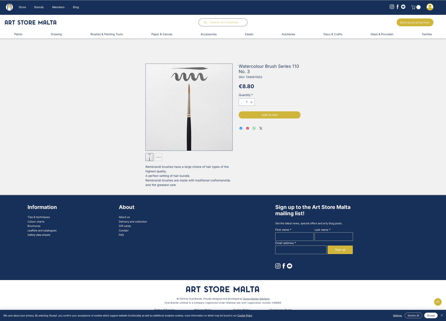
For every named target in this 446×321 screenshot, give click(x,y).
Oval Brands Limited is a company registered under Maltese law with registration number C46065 (223, 302)
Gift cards (125, 226)
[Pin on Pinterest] (247, 128)
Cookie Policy (244, 315)
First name (282, 229)
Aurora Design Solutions (256, 298)
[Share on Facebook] (241, 128)
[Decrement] (241, 102)
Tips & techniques (39, 217)
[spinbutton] (246, 102)
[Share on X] (261, 128)
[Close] (442, 315)
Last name (321, 229)
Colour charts (36, 221)
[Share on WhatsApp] (254, 128)
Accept (431, 315)
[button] (416, 7)
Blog (76, 7)
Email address (284, 243)
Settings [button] (397, 315)
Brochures (34, 226)
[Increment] (251, 102)
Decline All (413, 315)
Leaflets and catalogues (42, 230)
